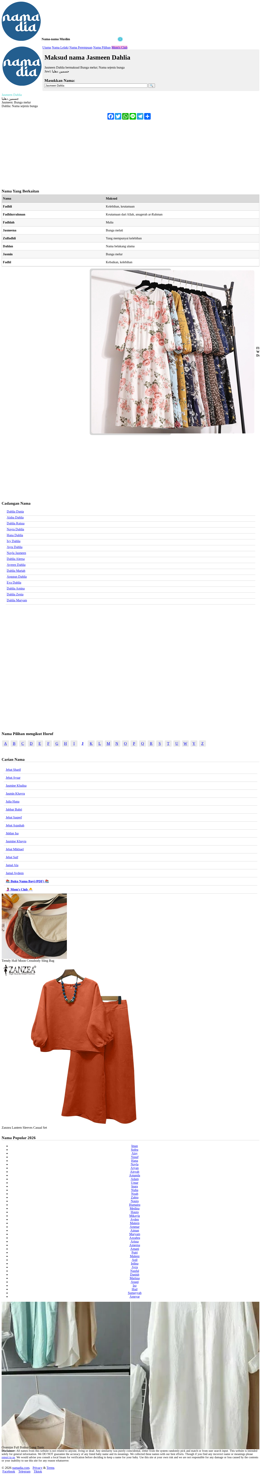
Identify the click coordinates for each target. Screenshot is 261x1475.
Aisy (135, 1153)
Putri (135, 1252)
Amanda (134, 1175)
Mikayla (134, 1215)
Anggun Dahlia (17, 576)
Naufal (134, 1271)
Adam (135, 1179)
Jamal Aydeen (15, 873)
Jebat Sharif (13, 769)
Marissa (135, 1278)
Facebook (8, 1471)
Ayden (134, 1219)
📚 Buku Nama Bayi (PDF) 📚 (27, 881)
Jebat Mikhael (15, 849)
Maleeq (134, 1256)
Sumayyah (135, 1293)
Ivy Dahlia (13, 541)
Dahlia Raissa (15, 523)
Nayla (134, 1164)
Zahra (134, 1197)
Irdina (134, 1263)
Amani (134, 1249)
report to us (8, 1457)
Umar (134, 1182)
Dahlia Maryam (17, 600)
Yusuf (134, 1157)
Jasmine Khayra (16, 841)
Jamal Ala (12, 865)
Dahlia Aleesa (16, 559)
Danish (134, 1274)
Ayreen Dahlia (16, 564)
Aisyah (134, 1171)
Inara (134, 1186)
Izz (135, 1285)
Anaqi (135, 1282)
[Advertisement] (63, 67)
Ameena (134, 1245)
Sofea (134, 1149)
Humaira (134, 1204)
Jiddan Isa (12, 833)
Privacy (37, 1467)
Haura (135, 1212)
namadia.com (20, 1467)
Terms (50, 1467)
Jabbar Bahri (14, 809)
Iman (134, 1146)
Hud (134, 1289)
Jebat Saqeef (14, 817)
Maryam (134, 1234)
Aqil (134, 1260)
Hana (134, 1160)
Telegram (24, 1471)
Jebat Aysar (13, 777)
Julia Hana (12, 801)
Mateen (134, 1223)
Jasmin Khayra (15, 793)
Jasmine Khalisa (16, 785)
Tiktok (38, 1471)
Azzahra (134, 1238)
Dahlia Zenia (15, 594)
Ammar (134, 1226)
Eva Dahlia (14, 582)
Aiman (134, 1230)
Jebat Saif (12, 857)
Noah (134, 1193)
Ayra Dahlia (14, 547)
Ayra (135, 1267)
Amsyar (134, 1296)
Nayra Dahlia (15, 529)
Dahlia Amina (16, 588)
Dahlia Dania (15, 511)
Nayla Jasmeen (16, 553)
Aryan (134, 1168)
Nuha (134, 1190)
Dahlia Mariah (16, 570)
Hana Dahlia (15, 535)
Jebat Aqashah (15, 825)
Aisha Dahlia (15, 517)
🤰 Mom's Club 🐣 (19, 889)
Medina (134, 1208)
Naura (135, 1201)
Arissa (134, 1241)
